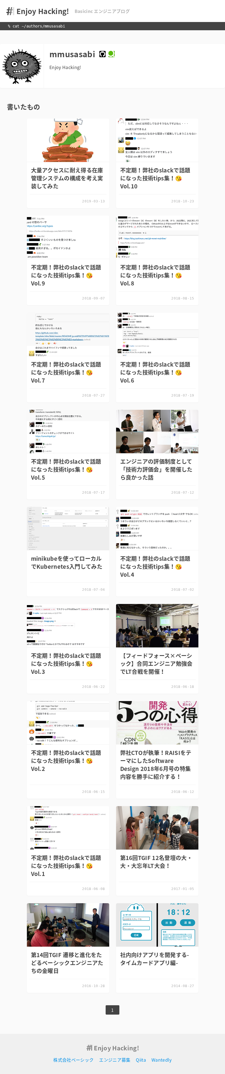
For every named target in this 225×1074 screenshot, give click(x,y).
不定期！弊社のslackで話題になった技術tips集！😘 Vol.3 (66, 663)
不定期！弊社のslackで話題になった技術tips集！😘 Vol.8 (155, 275)
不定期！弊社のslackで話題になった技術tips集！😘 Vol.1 (66, 866)
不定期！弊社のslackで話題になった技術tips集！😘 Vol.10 (155, 178)
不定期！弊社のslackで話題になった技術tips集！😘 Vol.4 (155, 566)
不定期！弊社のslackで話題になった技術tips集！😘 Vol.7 (66, 372)
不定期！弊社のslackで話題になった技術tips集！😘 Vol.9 (66, 275)
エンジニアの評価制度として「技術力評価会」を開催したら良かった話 (156, 469)
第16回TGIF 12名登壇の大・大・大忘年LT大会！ (156, 862)
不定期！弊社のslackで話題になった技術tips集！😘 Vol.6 (155, 372)
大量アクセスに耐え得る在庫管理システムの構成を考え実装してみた (67, 178)
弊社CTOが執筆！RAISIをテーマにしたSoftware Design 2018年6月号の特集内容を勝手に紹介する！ (156, 765)
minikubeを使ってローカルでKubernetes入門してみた (66, 562)
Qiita (141, 1059)
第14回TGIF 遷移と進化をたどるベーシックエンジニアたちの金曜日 (67, 963)
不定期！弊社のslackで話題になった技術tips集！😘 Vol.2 (66, 761)
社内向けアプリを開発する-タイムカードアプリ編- (154, 959)
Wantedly (161, 1059)
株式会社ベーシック (73, 1059)
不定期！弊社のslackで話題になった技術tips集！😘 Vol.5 (66, 469)
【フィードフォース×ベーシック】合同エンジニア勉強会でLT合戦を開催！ (156, 663)
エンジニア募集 (114, 1059)
